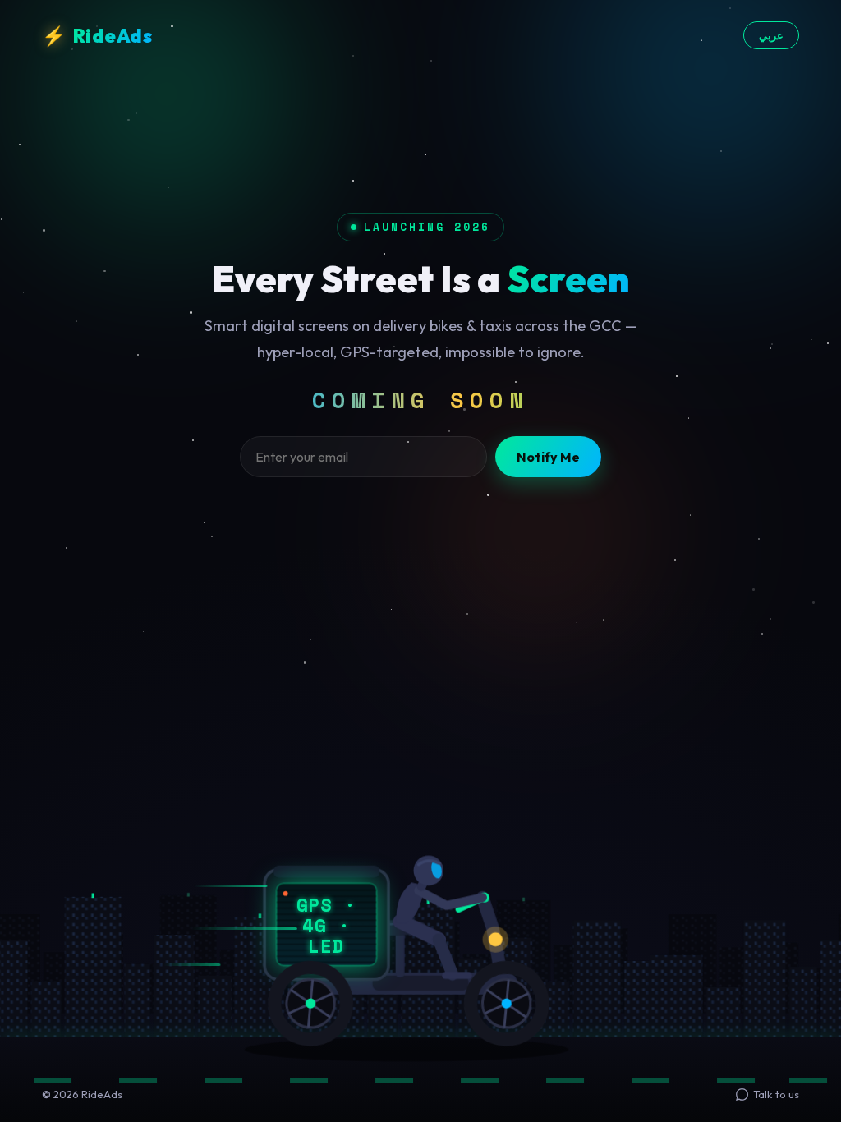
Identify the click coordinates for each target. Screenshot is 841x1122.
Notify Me (548, 456)
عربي (771, 35)
